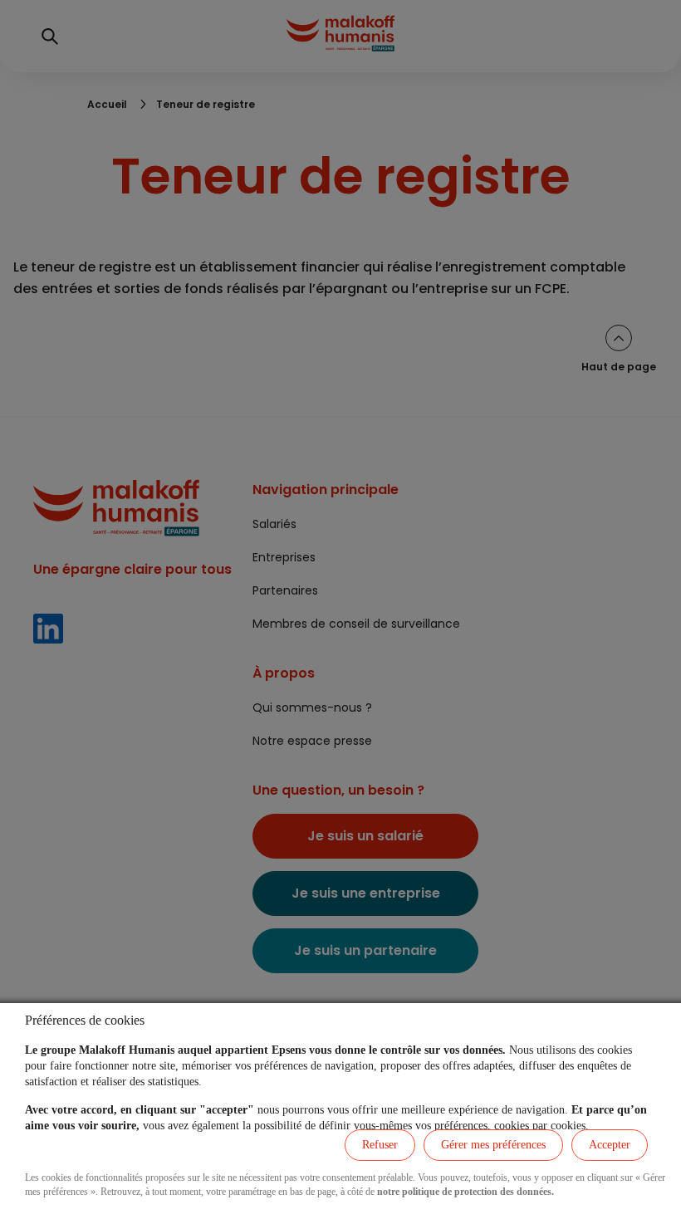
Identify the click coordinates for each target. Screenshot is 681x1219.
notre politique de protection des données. (465, 1191)
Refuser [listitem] (380, 1144)
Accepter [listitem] (609, 1144)
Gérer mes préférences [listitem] (493, 1144)
